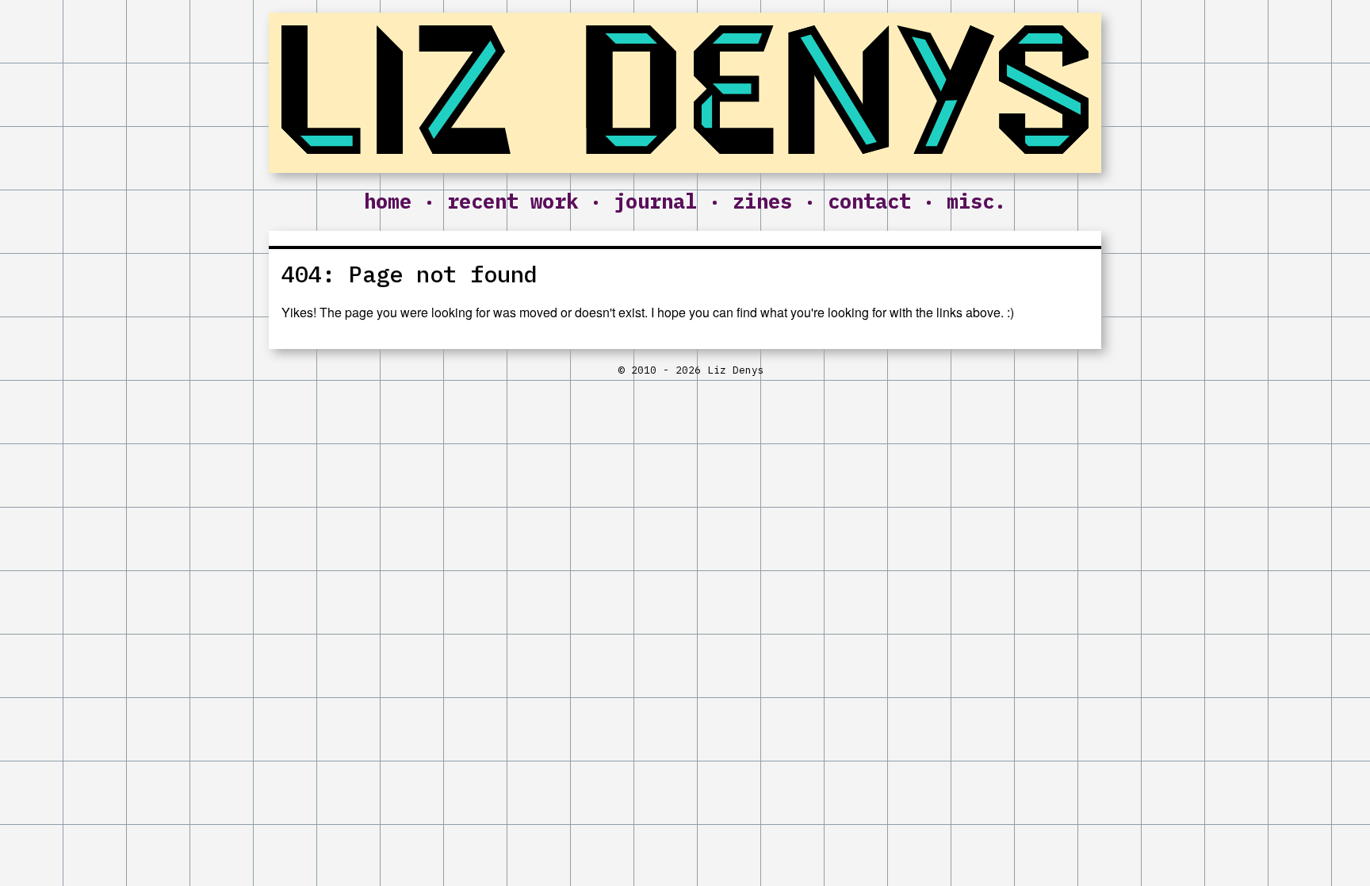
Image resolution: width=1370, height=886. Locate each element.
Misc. (976, 201)
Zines (762, 201)
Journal (655, 201)
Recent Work (512, 201)
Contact (869, 201)
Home (387, 201)
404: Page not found (409, 274)
